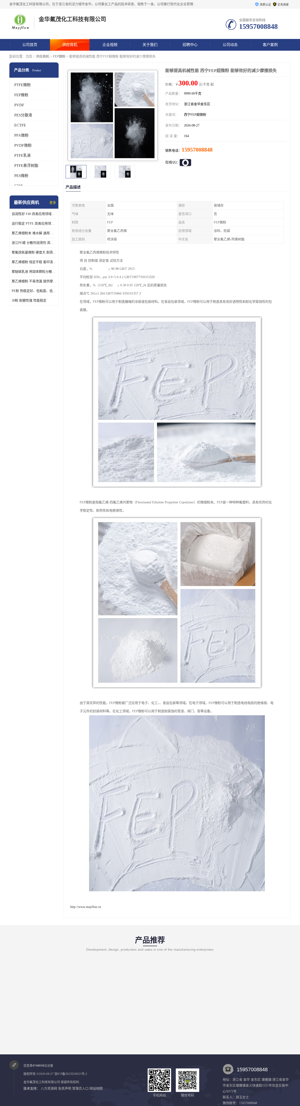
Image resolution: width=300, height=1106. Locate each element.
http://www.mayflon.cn (85, 907)
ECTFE (20, 125)
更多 (52, 202)
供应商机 (69, 45)
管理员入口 (80, 1088)
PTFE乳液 (22, 155)
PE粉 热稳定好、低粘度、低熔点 (34, 291)
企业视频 (109, 45)
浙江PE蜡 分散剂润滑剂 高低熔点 (34, 243)
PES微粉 (21, 176)
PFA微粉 (21, 135)
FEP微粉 (59, 56)
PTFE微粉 (22, 85)
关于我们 (150, 45)
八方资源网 (49, 1088)
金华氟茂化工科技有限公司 (41, 1082)
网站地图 (96, 1088)
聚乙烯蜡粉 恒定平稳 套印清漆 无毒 (34, 262)
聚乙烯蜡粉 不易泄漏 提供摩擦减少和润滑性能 (34, 281)
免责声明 (64, 1088)
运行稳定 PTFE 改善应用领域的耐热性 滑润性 (34, 223)
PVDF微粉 (23, 145)
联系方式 (29, 56)
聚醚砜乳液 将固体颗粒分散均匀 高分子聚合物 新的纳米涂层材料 (34, 271)
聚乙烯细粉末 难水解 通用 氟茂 (34, 233)
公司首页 (29, 45)
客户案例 (270, 45)
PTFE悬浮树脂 (26, 166)
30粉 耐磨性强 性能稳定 (29, 300)
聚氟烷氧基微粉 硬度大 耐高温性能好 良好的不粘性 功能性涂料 (34, 252)
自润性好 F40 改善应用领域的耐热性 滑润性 (34, 214)
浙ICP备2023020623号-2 (70, 1073)
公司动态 (230, 45)
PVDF (19, 105)
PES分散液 (23, 115)
